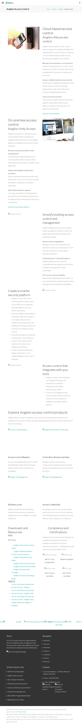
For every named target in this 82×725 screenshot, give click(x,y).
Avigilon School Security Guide (24, 566)
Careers (46, 658)
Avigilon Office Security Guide (24, 563)
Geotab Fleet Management (17, 692)
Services (46, 644)
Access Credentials (51, 504)
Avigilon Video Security (15, 676)
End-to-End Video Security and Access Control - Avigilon (23, 585)
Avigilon (61, 9)
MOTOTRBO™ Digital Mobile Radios (19, 696)
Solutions (54, 9)
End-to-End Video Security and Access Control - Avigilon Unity (23, 591)
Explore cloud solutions (50, 114)
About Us (47, 661)
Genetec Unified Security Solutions (19, 688)
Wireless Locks (15, 504)
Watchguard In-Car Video (16, 700)
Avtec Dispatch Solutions (16, 680)
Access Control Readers (19, 457)
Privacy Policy (21, 712)
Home (48, 9)
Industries (47, 647)
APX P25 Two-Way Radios (16, 671)
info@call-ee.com (54, 682)
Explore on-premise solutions (18, 207)
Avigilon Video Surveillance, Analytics (21, 604)
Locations (47, 654)
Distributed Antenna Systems (17, 684)
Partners (46, 651)
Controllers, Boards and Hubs (55, 457)
